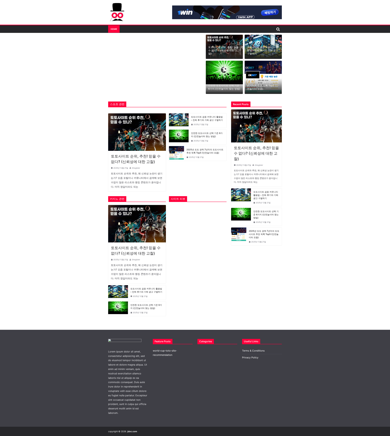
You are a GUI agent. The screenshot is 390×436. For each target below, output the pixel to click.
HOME (114, 29)
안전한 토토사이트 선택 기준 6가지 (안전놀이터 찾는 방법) (224, 87)
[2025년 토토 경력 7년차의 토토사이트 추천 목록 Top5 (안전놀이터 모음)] (263, 77)
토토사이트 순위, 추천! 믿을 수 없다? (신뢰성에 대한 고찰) (223, 50)
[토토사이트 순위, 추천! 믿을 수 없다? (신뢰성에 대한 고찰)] (137, 132)
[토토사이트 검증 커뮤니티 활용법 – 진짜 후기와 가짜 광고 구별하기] (179, 120)
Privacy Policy (250, 357)
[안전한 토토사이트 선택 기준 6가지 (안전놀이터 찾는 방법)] (224, 72)
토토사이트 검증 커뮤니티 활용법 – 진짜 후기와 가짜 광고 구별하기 (262, 50)
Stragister (136, 168)
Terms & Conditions (253, 350)
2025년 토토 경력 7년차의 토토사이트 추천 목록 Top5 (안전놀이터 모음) (263, 85)
